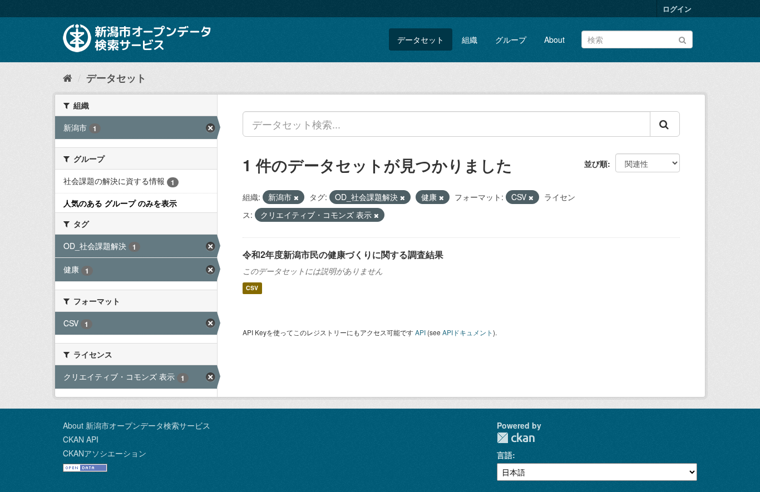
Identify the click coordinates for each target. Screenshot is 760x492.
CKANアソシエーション (104, 453)
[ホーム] (67, 77)
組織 (469, 39)
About (554, 39)
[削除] (296, 197)
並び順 (596, 163)
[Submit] (682, 38)
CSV (252, 288)
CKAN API (80, 439)
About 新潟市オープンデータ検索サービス (136, 425)
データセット (420, 39)
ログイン (677, 8)
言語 (504, 454)
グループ (510, 39)
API (420, 332)
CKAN (516, 438)
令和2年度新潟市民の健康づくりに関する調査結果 (343, 254)
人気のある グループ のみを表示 (120, 202)
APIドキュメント (467, 332)
